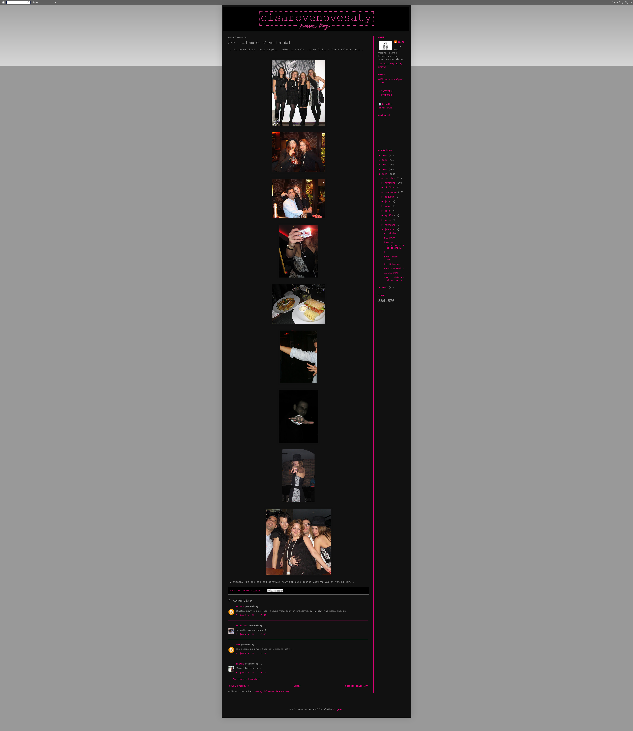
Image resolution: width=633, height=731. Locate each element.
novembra (391, 183)
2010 (385, 287)
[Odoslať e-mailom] (269, 590)
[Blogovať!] (272, 590)
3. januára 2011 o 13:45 (251, 634)
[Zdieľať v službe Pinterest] (281, 590)
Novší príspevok (239, 686)
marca (389, 220)
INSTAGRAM (387, 91)
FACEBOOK (386, 95)
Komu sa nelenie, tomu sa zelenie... (394, 245)
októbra (390, 187)
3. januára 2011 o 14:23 (251, 653)
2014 (385, 160)
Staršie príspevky (356, 686)
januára (390, 229)
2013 (385, 164)
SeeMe (401, 42)
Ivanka (240, 664)
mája (388, 211)
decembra (391, 178)
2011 (385, 174)
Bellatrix (242, 625)
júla (388, 201)
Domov (297, 686)
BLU (386, 252)
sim (238, 644)
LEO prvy (389, 238)
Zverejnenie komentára (246, 679)
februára (391, 225)
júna (388, 206)
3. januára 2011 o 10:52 (251, 615)
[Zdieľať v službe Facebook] (278, 590)
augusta (390, 197)
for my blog (387, 104)
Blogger (337, 709)
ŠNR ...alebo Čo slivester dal (394, 279)
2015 (385, 155)
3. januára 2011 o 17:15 (251, 672)
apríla (389, 215)
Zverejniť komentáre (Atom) (272, 691)
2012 (385, 169)
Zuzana (240, 606)
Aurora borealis (394, 268)
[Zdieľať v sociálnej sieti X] (275, 590)
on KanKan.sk (385, 108)
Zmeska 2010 (391, 273)
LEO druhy (390, 233)
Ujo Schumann (392, 264)
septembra (391, 192)
